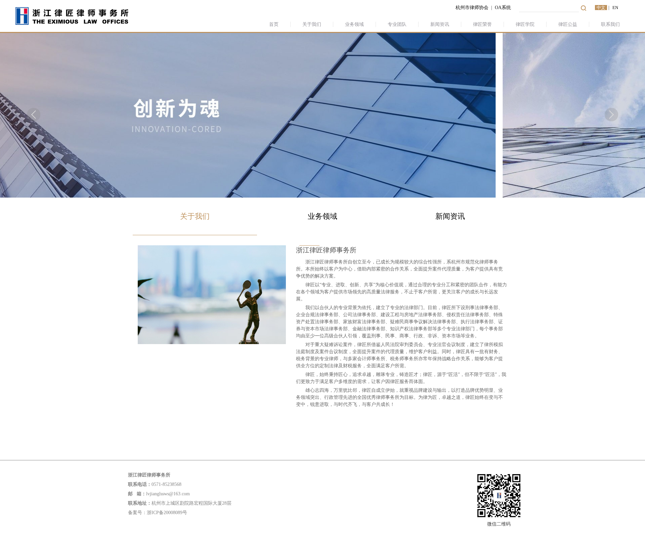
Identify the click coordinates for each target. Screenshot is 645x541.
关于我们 (311, 24)
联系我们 (610, 24)
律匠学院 (525, 24)
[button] (33, 114)
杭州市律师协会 (472, 7)
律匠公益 (567, 24)
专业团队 (397, 24)
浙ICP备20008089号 (167, 512)
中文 (601, 7)
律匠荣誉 (482, 24)
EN (615, 7)
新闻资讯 (439, 24)
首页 (273, 24)
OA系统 (503, 7)
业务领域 (354, 24)
